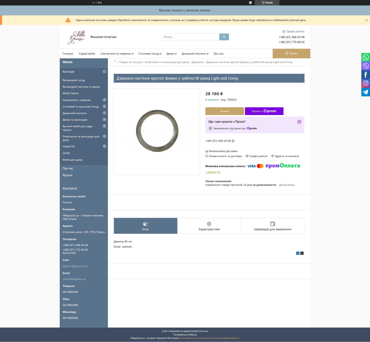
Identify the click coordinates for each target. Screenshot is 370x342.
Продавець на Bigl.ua (185, 334)
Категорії (68, 71)
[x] (302, 253)
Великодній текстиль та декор (81, 86)
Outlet (66, 153)
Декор (170, 53)
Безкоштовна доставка (223, 151)
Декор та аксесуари (75, 119)
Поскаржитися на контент (194, 338)
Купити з (257, 111)
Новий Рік (69, 146)
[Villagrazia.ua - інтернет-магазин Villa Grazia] (77, 36)
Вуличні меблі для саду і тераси (78, 128)
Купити (224, 111)
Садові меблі (87, 53)
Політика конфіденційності (225, 338)
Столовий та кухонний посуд (81, 106)
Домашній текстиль (194, 53)
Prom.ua (203, 331)
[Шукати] (224, 37)
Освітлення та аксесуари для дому (167, 62)
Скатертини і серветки (77, 100)
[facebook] (297, 253)
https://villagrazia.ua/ (75, 266)
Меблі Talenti (71, 93)
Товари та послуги (130, 62)
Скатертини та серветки (116, 53)
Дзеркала (198, 62)
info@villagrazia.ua (74, 279)
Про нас (219, 53)
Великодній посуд (74, 80)
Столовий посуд (149, 53)
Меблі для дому (72, 159)
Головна (68, 53)
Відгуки (67, 175)
